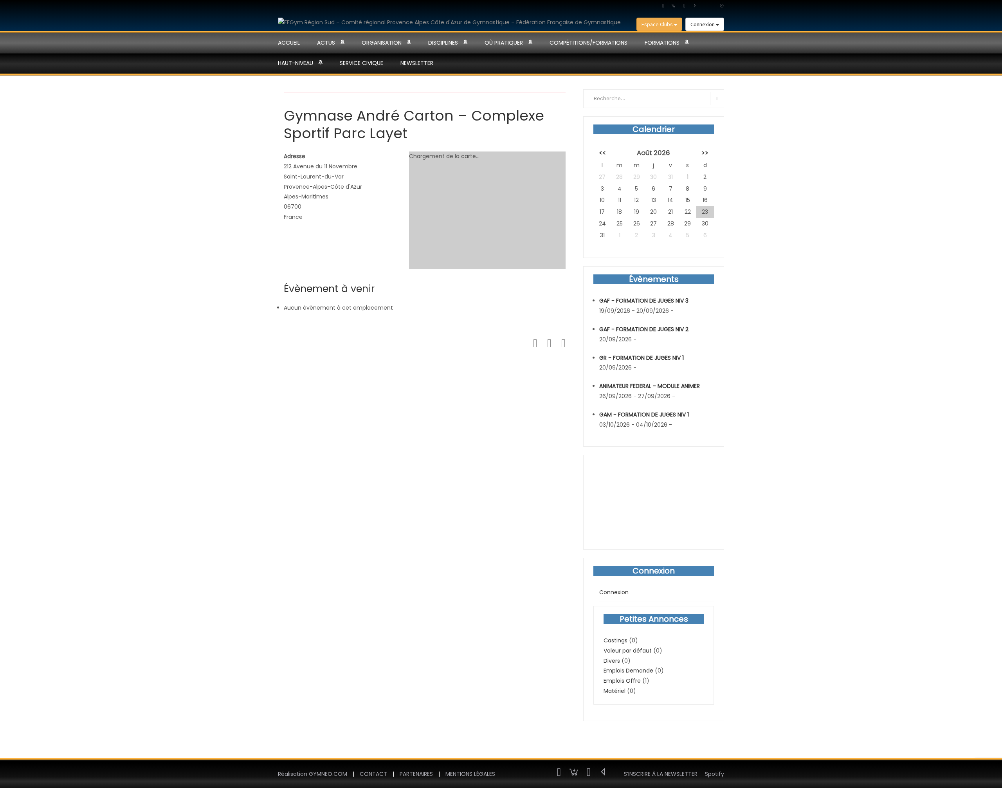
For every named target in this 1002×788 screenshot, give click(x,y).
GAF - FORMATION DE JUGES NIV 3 (643, 301)
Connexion (703, 24)
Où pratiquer (504, 43)
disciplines (443, 43)
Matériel (614, 691)
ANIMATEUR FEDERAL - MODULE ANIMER (649, 386)
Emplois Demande (628, 670)
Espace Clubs (658, 24)
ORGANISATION (382, 43)
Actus (326, 43)
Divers (612, 661)
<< (602, 152)
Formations (662, 43)
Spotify (714, 774)
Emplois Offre (622, 681)
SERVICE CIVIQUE (361, 63)
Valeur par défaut (628, 651)
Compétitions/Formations (588, 43)
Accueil (289, 43)
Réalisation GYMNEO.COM (312, 774)
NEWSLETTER (416, 63)
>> (704, 152)
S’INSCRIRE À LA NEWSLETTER (660, 774)
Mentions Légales (470, 774)
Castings (615, 640)
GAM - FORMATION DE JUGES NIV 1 (644, 414)
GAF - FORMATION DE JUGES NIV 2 (643, 329)
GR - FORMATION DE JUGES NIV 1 (641, 358)
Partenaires (416, 774)
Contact (373, 774)
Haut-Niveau (295, 63)
